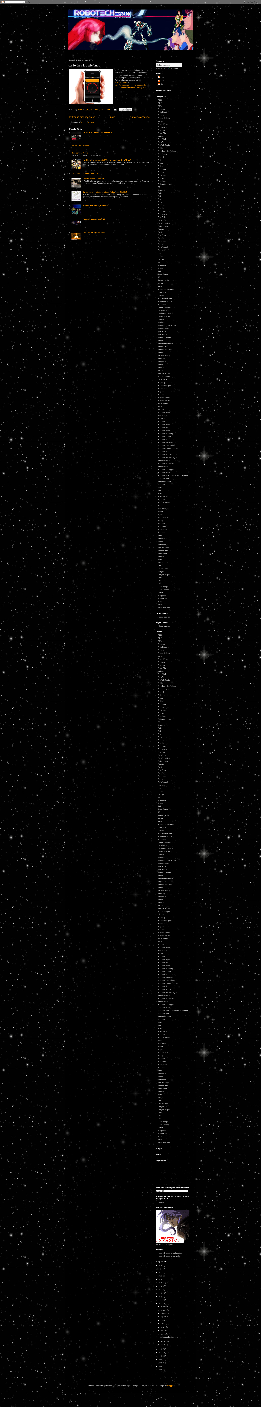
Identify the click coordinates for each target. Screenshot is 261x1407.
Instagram (162, 265)
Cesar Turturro (163, 157)
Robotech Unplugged (166, 470)
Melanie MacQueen (165, 349)
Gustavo (161, 250)
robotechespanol (164, 482)
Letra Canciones (164, 307)
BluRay (161, 148)
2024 (161, 1269)
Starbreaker (162, 530)
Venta (160, 578)
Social (160, 512)
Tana (160, 536)
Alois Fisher (162, 112)
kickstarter (162, 292)
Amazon (161, 115)
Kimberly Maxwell (165, 298)
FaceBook (162, 220)
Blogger (170, 1386)
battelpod (161, 136)
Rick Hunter (162, 416)
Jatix (160, 271)
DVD (159, 193)
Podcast (161, 394)
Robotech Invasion (165, 442)
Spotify (160, 521)
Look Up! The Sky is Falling (94, 232)
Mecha (160, 340)
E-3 (159, 199)
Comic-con (162, 169)
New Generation (164, 373)
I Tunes (161, 259)
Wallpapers (162, 596)
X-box (160, 602)
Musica (161, 367)
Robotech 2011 (164, 427)
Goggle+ (161, 244)
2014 (161, 1300)
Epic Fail (161, 217)
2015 (161, 1297)
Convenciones (163, 175)
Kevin (160, 286)
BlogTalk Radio (164, 145)
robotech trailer (164, 467)
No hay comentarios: (102, 109)
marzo (163, 1334)
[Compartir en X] (125, 109)
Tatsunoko (162, 539)
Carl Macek (162, 154)
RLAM (160, 419)
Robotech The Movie (80, 153)
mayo (163, 1327)
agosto (164, 1317)
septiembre (165, 1313)
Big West (161, 142)
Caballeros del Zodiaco (167, 151)
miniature (161, 358)
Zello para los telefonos (84, 65)
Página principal (164, 617)
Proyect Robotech (165, 397)
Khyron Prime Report (166, 289)
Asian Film (162, 133)
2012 (160, 103)
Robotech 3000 (164, 430)
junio (163, 1324)
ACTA (160, 106)
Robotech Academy (165, 433)
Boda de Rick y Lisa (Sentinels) (95, 205)
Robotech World (164, 472)
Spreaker (161, 524)
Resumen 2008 (164, 413)
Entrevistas (162, 214)
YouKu (160, 605)
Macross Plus (163, 328)
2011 (161, 1353)
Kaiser (160, 283)
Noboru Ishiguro (164, 376)
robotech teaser (164, 461)
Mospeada (162, 361)
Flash (160, 232)
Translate (174, 68)
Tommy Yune (163, 551)
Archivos (161, 127)
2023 (161, 1272)
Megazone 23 (163, 346)
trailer (160, 560)
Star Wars (162, 527)
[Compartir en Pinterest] (130, 109)
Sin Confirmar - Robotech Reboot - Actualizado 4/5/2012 (105, 192)
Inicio (112, 117)
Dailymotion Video (165, 184)
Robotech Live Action (166, 446)
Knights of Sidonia (165, 301)
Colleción (161, 166)
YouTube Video (164, 608)
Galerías (161, 238)
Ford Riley (162, 235)
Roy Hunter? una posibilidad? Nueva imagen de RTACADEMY (107, 160)
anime (160, 121)
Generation (162, 241)
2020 (161, 1279)
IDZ (159, 262)
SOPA (160, 515)
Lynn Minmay (163, 319)
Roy (162, 84)
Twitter (160, 563)
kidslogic (161, 295)
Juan (162, 77)
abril (162, 1331)
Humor (160, 256)
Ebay (160, 202)
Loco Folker (162, 310)
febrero (164, 1341)
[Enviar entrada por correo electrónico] (115, 109)
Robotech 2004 (164, 425)
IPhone (160, 268)
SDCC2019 (162, 497)
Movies (161, 364)
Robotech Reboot (164, 452)
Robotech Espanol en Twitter (169, 1256)
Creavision (162, 181)
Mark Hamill (162, 334)
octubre (164, 1310)
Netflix (160, 370)
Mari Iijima (162, 331)
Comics (161, 172)
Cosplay (161, 178)
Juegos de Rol (163, 280)
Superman (162, 533)
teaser (160, 542)
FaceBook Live (164, 223)
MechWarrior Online (165, 343)
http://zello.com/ (121, 82)
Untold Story (163, 569)
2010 (161, 1356)
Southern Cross (164, 518)
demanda (161, 190)
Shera (160, 506)
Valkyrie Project (164, 575)
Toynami (161, 557)
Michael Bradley (164, 355)
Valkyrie (161, 572)
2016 (161, 1293)
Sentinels (161, 500)
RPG (160, 488)
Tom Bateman (163, 548)
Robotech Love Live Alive (168, 449)
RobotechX (162, 485)
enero (163, 1345)
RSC (159, 491)
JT (159, 277)
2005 (161, 1370)
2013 (161, 1303)
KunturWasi (162, 304)
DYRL (160, 196)
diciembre (165, 1306)
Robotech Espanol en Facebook (170, 1253)
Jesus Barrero (163, 274)
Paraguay (161, 382)
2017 (161, 1290)
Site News (162, 509)
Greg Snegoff (163, 247)
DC (159, 187)
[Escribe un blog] (122, 109)
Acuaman (161, 109)
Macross (161, 322)
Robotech (161, 422)
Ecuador (161, 205)
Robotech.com (163, 479)
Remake (161, 409)
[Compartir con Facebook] (127, 109)
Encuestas (162, 211)
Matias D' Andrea (164, 337)
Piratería (161, 388)
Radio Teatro (163, 403)
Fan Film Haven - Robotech (93, 179)
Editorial (161, 208)
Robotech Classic (165, 436)
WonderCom (162, 599)
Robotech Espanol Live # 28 (94, 219)
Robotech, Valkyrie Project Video (86, 173)
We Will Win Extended (80, 146)
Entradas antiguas (140, 117)
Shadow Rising (164, 503)
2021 (161, 1276)
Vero (159, 581)
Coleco (160, 163)
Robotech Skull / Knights (167, 458)
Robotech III (162, 439)
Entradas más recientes (82, 117)
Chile (160, 160)
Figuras (161, 229)
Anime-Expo (162, 124)
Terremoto (162, 545)
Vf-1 (159, 584)
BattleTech (162, 139)
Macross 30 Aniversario (167, 325)
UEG (160, 566)
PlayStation (162, 391)
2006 (160, 100)
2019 (161, 1283)
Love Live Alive (164, 316)
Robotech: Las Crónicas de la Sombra (173, 475)
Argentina (161, 130)
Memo (160, 352)
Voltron (160, 593)
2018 (161, 1286)
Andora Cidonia (164, 118)
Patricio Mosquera (165, 385)
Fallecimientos (163, 226)
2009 (161, 1359)
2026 (161, 1266)
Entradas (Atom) (87, 123)
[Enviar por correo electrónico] (120, 109)
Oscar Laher (162, 379)
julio (162, 1320)
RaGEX (161, 406)
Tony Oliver (162, 554)
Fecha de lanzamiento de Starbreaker (97, 132)
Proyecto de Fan (164, 400)
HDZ (159, 253)
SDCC (160, 494)
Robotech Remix (164, 455)
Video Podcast (163, 590)
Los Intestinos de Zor (166, 313)
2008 (161, 1363)
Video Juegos (163, 587)
